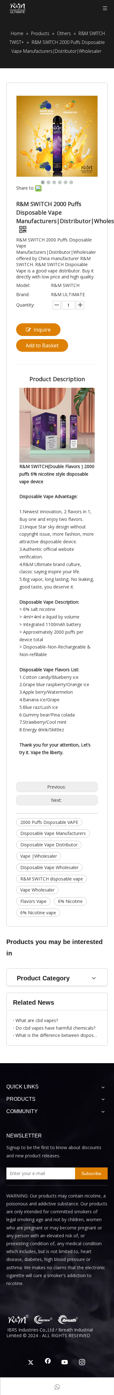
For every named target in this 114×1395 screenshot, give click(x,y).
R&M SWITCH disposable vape (51, 879)
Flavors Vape (33, 901)
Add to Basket (42, 345)
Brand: (22, 294)
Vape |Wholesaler (38, 856)
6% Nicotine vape (38, 913)
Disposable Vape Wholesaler (49, 867)
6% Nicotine (70, 901)
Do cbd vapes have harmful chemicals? (55, 1028)
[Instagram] (82, 1363)
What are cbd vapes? (37, 1020)
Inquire (42, 329)
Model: (23, 285)
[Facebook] (48, 1363)
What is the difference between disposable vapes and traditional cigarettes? (57, 1035)
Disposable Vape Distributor (49, 845)
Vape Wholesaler (37, 890)
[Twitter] (31, 1363)
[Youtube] (65, 1363)
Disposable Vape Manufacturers (53, 833)
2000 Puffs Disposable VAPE (49, 822)
